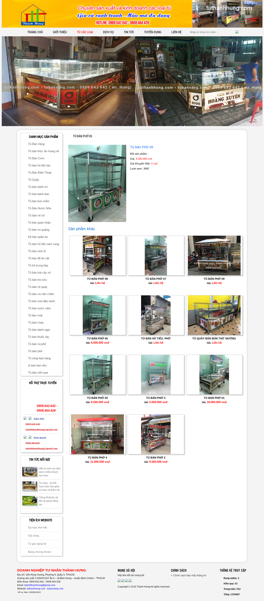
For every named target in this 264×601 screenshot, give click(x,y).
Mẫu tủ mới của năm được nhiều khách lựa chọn (49, 472)
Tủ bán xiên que (38, 372)
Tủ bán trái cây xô (39, 272)
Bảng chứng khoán (39, 551)
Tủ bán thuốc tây (38, 336)
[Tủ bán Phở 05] (97, 221)
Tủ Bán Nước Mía (39, 208)
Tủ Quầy (33, 179)
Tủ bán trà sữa (37, 279)
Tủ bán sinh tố (37, 251)
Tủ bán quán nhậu (39, 222)
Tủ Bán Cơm (36, 158)
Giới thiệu (60, 32)
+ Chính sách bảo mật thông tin (188, 575)
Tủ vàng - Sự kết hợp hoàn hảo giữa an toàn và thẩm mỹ (49, 486)
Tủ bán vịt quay (37, 286)
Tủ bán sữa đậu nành (41, 301)
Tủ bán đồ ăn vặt (38, 258)
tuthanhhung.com (36, 588)
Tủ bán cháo (36, 322)
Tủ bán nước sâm (39, 308)
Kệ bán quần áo (38, 236)
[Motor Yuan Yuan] (26, 438)
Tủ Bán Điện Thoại (39, 172)
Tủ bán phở (35, 351)
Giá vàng (33, 535)
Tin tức (129, 32)
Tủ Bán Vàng (36, 144)
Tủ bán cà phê (37, 344)
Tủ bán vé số (36, 215)
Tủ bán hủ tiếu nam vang (43, 244)
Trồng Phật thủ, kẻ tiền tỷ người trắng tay (48, 501)
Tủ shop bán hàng (39, 358)
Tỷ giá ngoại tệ (37, 543)
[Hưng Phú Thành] (26, 419)
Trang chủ (35, 32)
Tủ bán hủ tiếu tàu (39, 165)
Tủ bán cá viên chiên (41, 294)
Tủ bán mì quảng (38, 229)
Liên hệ (176, 32)
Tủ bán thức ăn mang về (43, 151)
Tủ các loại (85, 32)
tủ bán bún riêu (37, 365)
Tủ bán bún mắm (38, 201)
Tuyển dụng (152, 32)
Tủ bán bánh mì (38, 186)
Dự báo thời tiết (37, 527)
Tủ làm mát (35, 315)
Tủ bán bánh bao (38, 194)
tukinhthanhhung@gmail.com (39, 585)
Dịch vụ (108, 32)
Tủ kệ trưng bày (38, 265)
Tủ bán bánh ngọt (39, 329)
